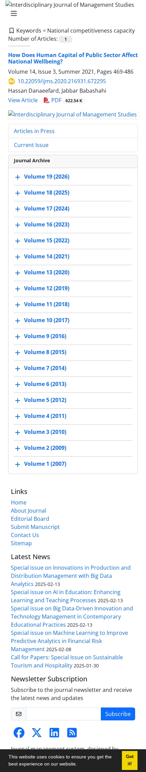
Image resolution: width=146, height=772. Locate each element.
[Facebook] (19, 734)
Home (18, 502)
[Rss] (72, 734)
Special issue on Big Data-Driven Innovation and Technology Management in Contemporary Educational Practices (72, 616)
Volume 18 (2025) (46, 192)
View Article (23, 100)
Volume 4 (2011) (45, 416)
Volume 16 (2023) (46, 224)
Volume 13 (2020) (46, 272)
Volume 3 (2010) (45, 432)
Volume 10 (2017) (46, 320)
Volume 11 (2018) (46, 304)
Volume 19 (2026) (46, 176)
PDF (66, 100)
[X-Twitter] (37, 734)
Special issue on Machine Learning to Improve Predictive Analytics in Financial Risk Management (69, 641)
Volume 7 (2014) (45, 368)
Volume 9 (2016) (45, 336)
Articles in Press (34, 131)
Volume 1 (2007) (45, 463)
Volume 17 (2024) (46, 208)
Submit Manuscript (35, 527)
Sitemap (21, 543)
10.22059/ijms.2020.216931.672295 (62, 81)
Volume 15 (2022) (46, 240)
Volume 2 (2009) (45, 448)
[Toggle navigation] (70, 13)
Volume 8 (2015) (45, 352)
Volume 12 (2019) (46, 288)
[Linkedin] (54, 734)
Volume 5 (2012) (45, 400)
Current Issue (31, 145)
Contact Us (25, 535)
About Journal (28, 510)
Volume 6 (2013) (45, 384)
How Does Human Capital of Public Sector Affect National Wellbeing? (73, 58)
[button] (79, 765)
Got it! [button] (129, 760)
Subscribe (118, 714)
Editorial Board (30, 518)
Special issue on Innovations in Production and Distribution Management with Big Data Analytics (71, 576)
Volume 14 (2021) (46, 256)
